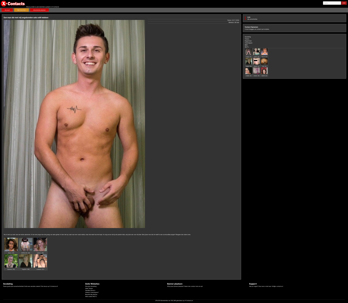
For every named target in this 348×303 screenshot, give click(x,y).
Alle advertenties (252, 19)
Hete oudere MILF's (91, 296)
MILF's (247, 47)
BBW (246, 45)
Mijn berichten (21, 10)
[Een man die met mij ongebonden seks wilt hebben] (74, 228)
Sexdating (248, 37)
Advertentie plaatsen (39, 10)
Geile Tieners (89, 288)
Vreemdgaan (248, 43)
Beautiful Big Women (91, 294)
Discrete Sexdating (91, 286)
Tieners (247, 39)
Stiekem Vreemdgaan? (92, 292)
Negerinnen (248, 41)
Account (7, 10)
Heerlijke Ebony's (90, 290)
